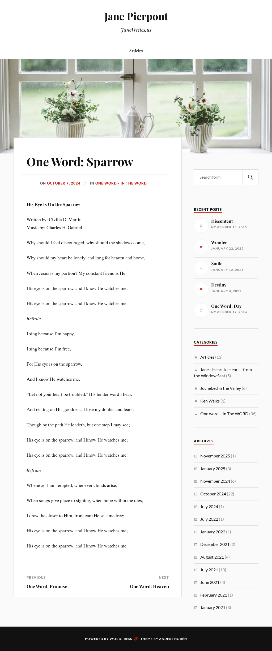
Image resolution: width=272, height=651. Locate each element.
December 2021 (215, 544)
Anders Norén (173, 639)
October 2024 (213, 493)
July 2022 (209, 518)
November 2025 (215, 455)
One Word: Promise (47, 586)
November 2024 (215, 480)
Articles (136, 50)
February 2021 (213, 594)
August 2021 (212, 556)
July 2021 (209, 569)
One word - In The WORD (121, 183)
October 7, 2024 (63, 183)
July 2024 (209, 506)
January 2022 (212, 531)
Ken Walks (210, 400)
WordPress (121, 639)
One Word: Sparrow (80, 161)
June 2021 (209, 582)
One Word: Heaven (149, 586)
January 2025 (212, 468)
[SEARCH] (250, 177)
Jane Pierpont (136, 16)
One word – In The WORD (224, 413)
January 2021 (212, 607)
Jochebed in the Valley (220, 388)
